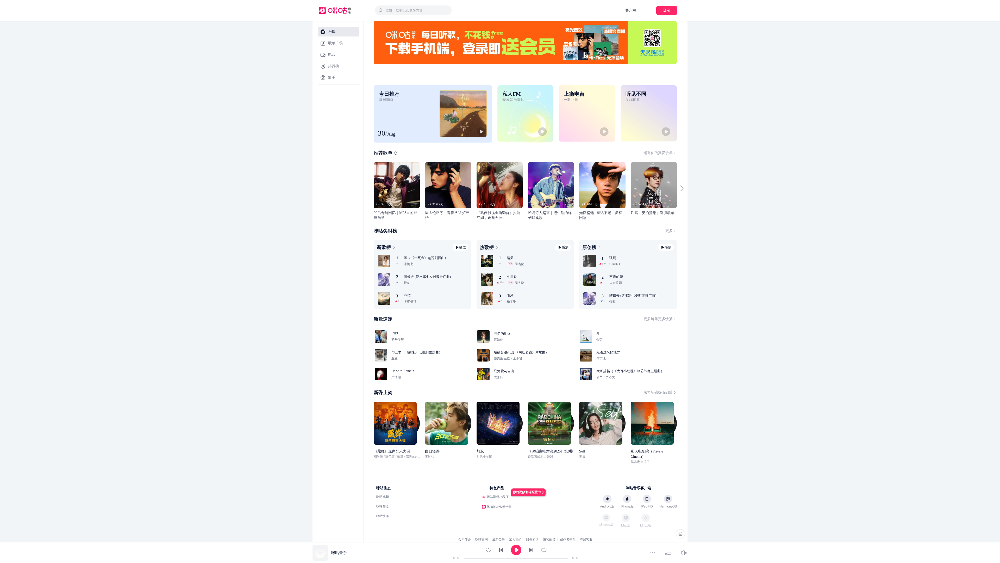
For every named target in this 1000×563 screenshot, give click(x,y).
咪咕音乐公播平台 (499, 506)
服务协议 (532, 539)
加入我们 (515, 539)
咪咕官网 (481, 539)
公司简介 (464, 539)
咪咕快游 (382, 516)
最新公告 (498, 539)
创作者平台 (568, 539)
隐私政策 (549, 539)
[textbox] (416, 10)
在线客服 (586, 539)
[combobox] (413, 10)
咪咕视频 (382, 497)
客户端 (630, 10)
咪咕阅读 (382, 506)
